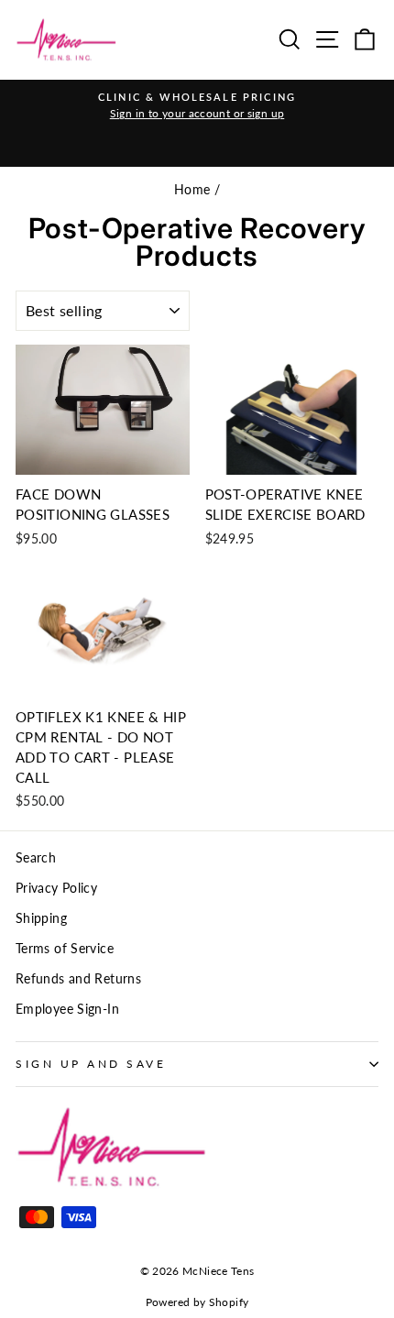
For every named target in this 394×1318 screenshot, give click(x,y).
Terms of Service (65, 948)
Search (36, 858)
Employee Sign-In (67, 1009)
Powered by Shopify (197, 1302)
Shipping (41, 918)
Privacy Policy (56, 888)
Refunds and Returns (78, 979)
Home (192, 189)
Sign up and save (91, 1064)
